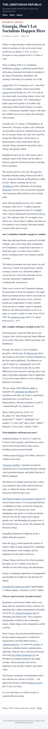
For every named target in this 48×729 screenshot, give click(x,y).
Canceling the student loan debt (15, 586)
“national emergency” (11, 644)
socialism (16, 68)
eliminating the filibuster (25, 391)
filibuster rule (31, 353)
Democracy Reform (11, 465)
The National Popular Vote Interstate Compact (21, 498)
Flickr (39, 708)
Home (5, 15)
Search (19, 15)
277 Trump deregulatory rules (24, 613)
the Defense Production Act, (24, 655)
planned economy (35, 682)
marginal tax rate (18, 317)
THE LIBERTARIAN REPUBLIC (22, 4)
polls (36, 171)
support (5, 92)
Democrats (6, 189)
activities (36, 644)
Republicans (7, 186)
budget (21, 455)
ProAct (14, 543)
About (12, 15)
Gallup (5, 85)
